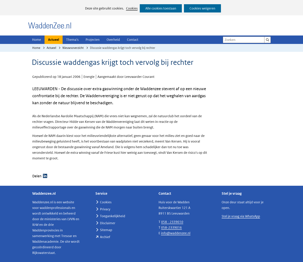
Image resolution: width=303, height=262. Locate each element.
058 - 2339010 (172, 222)
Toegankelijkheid (112, 216)
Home (36, 40)
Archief (105, 237)
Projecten (93, 40)
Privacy (105, 209)
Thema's (72, 40)
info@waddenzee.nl (175, 233)
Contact (132, 40)
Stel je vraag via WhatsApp (241, 216)
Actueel (53, 40)
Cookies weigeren (202, 8)
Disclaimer (107, 223)
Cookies (132, 8)
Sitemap (106, 230)
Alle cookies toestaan (160, 8)
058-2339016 (171, 227)
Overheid (113, 40)
